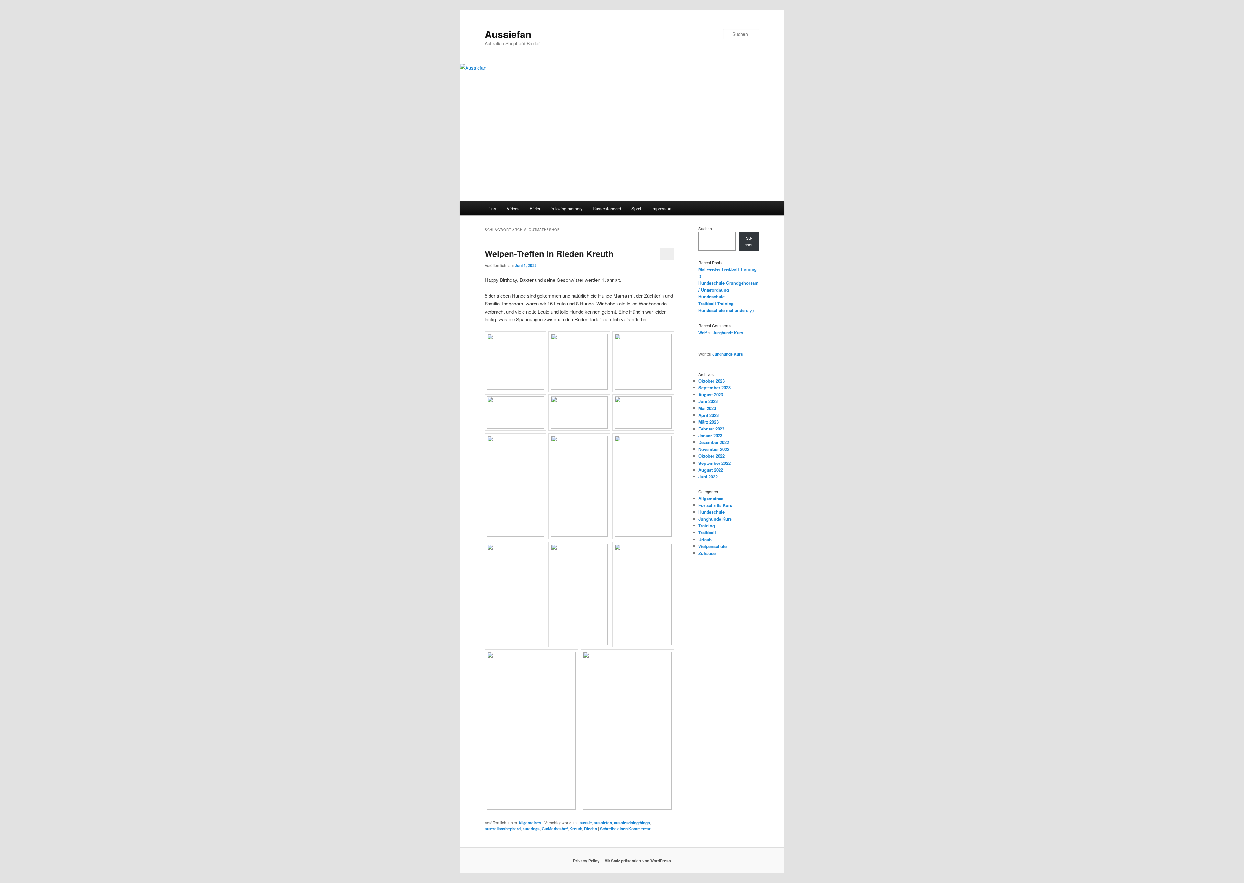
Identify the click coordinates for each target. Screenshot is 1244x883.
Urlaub (705, 539)
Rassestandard (607, 208)
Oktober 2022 (711, 456)
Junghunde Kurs (728, 333)
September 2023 (714, 387)
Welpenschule (712, 546)
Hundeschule (711, 296)
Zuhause (707, 553)
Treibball (707, 532)
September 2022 (714, 463)
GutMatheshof (555, 828)
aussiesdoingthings (632, 823)
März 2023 (708, 422)
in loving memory (567, 208)
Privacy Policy (586, 861)
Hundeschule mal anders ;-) (726, 310)
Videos (513, 208)
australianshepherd (503, 828)
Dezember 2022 (713, 442)
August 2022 (710, 470)
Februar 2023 (711, 429)
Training (706, 525)
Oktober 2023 (711, 381)
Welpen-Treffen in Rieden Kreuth (549, 253)
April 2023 (708, 415)
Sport (636, 208)
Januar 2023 (710, 435)
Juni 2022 (708, 477)
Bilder (535, 208)
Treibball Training (716, 303)
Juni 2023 (708, 401)
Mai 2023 (707, 408)
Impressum (662, 208)
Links (491, 208)
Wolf (702, 333)
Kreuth (576, 828)
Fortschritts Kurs (715, 505)
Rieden (590, 828)
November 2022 (713, 449)
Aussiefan (508, 34)
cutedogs (531, 828)
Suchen (705, 228)
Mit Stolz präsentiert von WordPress (638, 861)
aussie (586, 823)
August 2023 (710, 394)
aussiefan (603, 823)
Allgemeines (529, 823)
